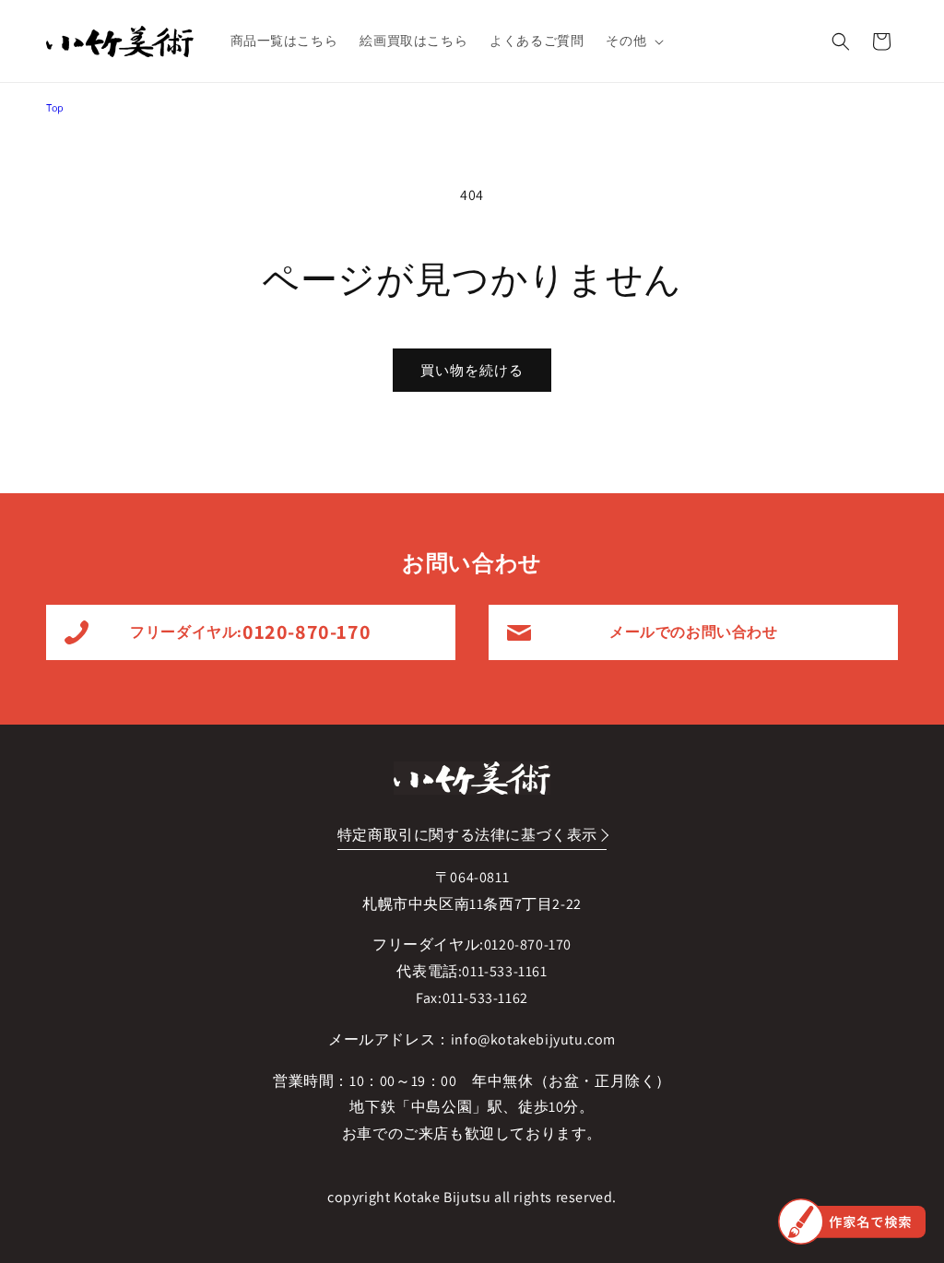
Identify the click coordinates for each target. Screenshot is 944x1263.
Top (55, 107)
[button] (633, 40)
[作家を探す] (852, 1221)
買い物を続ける (472, 370)
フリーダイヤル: (250, 631)
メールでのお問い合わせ (693, 632)
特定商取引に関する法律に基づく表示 (467, 834)
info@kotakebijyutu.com (533, 1039)
